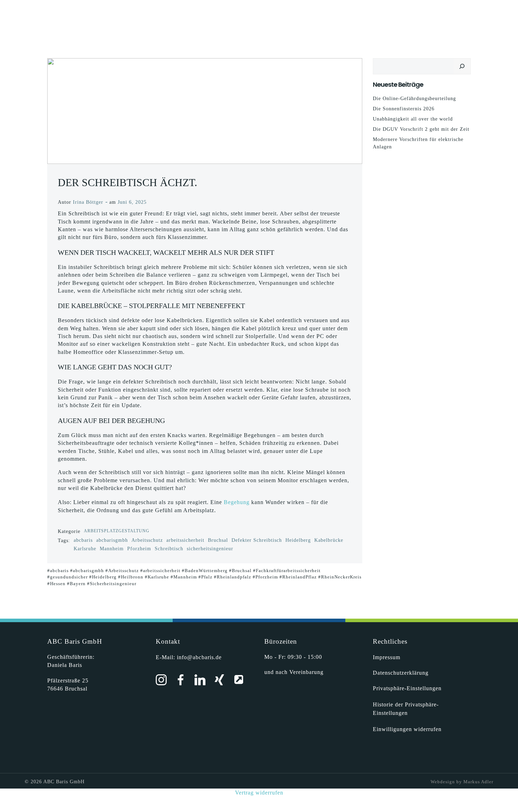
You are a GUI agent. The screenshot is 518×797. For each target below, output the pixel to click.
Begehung (236, 502)
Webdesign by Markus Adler (462, 781)
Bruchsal (218, 540)
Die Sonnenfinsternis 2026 (403, 108)
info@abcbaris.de (199, 657)
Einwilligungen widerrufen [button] (407, 729)
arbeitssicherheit (185, 540)
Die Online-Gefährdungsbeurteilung (414, 98)
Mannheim (112, 548)
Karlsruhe (85, 548)
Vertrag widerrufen (259, 793)
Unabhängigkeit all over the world (413, 119)
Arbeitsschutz (147, 540)
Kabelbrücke (328, 540)
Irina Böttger (88, 202)
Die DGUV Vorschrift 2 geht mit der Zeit (421, 129)
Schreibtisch (169, 548)
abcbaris (83, 540)
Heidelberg (298, 540)
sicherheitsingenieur (210, 548)
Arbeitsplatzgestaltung (116, 530)
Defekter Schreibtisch (257, 540)
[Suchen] (462, 66)
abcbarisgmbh (112, 540)
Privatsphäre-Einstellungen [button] (407, 688)
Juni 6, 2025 (132, 202)
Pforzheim (139, 548)
